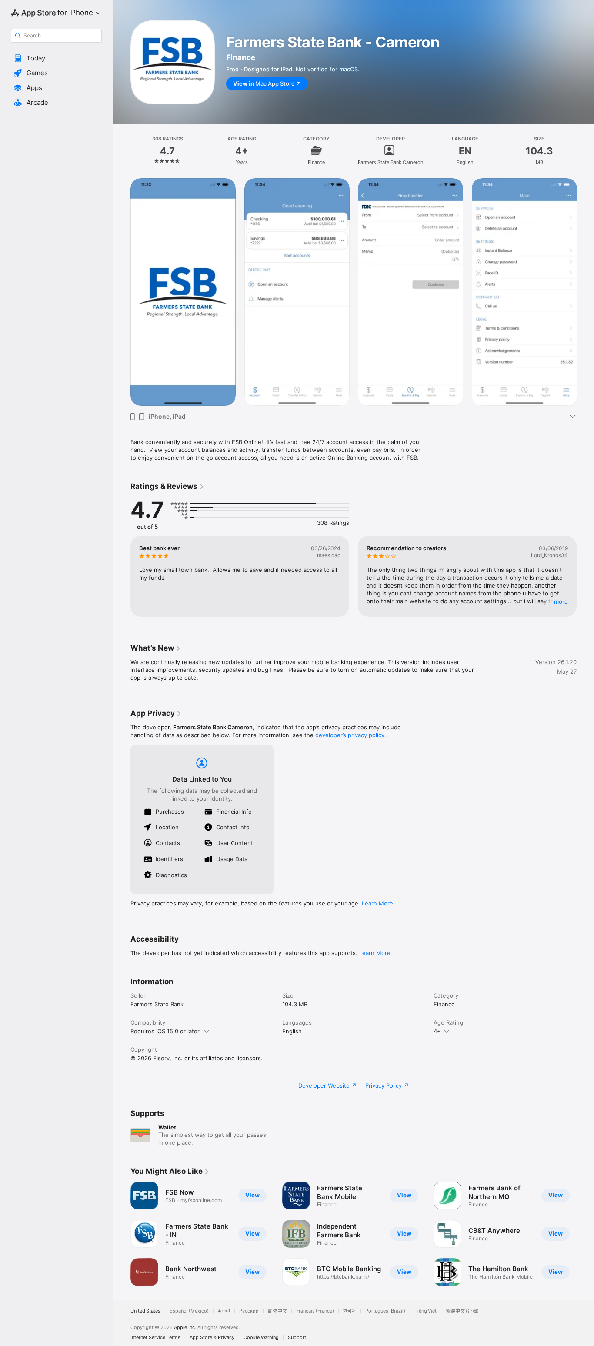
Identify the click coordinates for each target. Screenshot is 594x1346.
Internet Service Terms (155, 1337)
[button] (56, 58)
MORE (561, 601)
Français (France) (315, 1311)
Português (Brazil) (385, 1311)
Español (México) (189, 1311)
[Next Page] (585, 292)
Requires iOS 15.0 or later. (165, 1031)
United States (145, 1311)
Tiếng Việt (425, 1311)
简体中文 (277, 1311)
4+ (437, 1031)
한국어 (349, 1311)
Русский (249, 1311)
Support (297, 1337)
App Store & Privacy (212, 1337)
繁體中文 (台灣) (462, 1311)
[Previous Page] (122, 292)
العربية (224, 1311)
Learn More (377, 903)
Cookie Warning (261, 1337)
